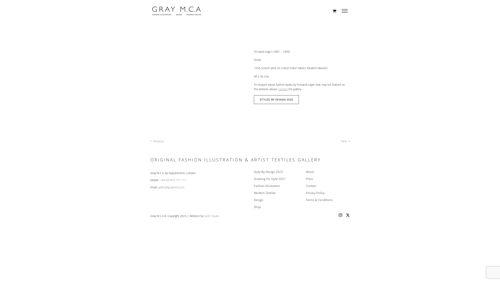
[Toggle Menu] (344, 11)
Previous (158, 141)
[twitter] (348, 215)
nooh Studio (211, 216)
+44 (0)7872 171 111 (173, 180)
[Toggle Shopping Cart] (334, 11)
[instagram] (340, 215)
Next (344, 141)
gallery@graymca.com (171, 187)
